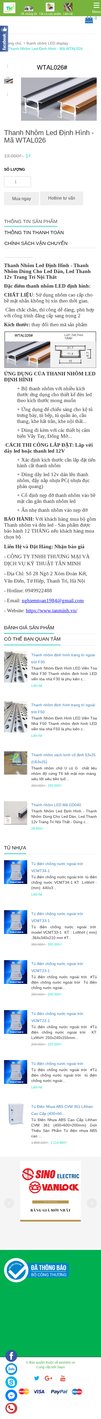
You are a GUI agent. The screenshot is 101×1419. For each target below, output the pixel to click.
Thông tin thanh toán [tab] (34, 232)
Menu (96, 12)
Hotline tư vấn (61, 198)
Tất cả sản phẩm (50, 13)
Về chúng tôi (29, 13)
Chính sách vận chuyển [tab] (36, 243)
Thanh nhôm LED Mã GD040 (56, 805)
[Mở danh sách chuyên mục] (96, 5)
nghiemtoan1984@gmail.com (53, 600)
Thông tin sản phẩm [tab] (30, 221)
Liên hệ (68, 13)
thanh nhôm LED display (47, 43)
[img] (29, 8)
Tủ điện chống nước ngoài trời (57, 1063)
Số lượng (14, 169)
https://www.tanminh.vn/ (51, 610)
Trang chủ (12, 43)
